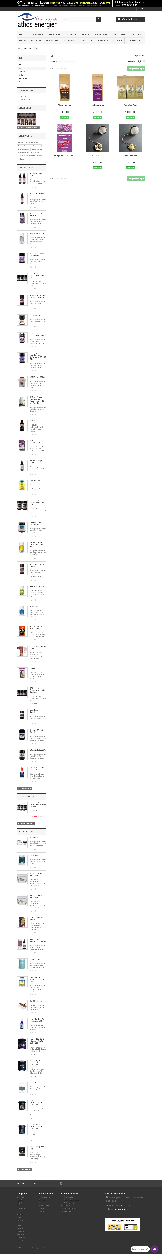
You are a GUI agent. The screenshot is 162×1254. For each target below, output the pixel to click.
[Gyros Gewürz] (22, 1129)
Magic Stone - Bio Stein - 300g (36, 874)
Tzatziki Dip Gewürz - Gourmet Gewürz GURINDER (37, 1063)
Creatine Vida (34, 855)
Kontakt (41, 1208)
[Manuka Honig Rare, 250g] (22, 1151)
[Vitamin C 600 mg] (22, 258)
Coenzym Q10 (35, 315)
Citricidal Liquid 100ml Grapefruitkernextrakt (37, 769)
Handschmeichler (32, 142)
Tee (20, 68)
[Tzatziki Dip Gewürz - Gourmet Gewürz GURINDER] (22, 1065)
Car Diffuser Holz (36, 1001)
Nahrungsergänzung (26, 65)
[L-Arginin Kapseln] (22, 527)
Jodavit (32, 668)
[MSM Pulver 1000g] (22, 381)
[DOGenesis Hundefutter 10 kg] (22, 445)
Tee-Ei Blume (97, 155)
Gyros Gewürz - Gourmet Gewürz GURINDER (36, 1127)
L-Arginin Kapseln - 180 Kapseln (36, 524)
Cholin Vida (34, 1083)
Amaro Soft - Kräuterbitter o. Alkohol (38, 940)
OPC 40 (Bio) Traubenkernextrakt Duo (37, 503)
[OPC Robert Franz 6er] (22, 692)
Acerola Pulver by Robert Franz (36, 627)
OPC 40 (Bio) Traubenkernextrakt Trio (37, 275)
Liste (144, 62)
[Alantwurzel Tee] (64, 87)
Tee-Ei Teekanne (130, 155)
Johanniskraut (37, 149)
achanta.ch (133, 40)
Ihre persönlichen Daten (69, 1208)
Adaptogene (101, 34)
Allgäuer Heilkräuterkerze (26, 156)
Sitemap (41, 1211)
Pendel (39, 156)
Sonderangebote (28, 796)
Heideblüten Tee (97, 105)
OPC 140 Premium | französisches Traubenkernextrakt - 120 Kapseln (37, 400)
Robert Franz (37, 34)
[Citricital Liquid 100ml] (22, 772)
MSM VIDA (34, 606)
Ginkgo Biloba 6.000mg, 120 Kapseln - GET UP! (38, 979)
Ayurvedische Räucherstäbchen (28, 152)
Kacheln (139, 62)
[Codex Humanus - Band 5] (22, 922)
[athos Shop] (37, 21)
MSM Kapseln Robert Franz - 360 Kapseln (37, 296)
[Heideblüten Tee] (97, 87)
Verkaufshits (26, 167)
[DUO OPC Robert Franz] (22, 505)
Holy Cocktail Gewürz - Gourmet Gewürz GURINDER (37, 1041)
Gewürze (103, 40)
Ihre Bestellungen (67, 1197)
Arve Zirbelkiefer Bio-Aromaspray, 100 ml (37, 1020)
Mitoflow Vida (34, 837)
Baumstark (87, 40)
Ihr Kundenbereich (69, 1193)
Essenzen (36, 40)
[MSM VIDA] (22, 611)
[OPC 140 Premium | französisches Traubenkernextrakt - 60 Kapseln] (22, 401)
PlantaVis (54, 34)
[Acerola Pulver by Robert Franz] (22, 631)
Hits (40, 1203)
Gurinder (21, 142)
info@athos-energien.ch (121, 1209)
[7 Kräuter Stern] (22, 485)
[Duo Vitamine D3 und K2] (22, 178)
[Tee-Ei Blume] (97, 138)
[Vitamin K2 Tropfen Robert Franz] (22, 465)
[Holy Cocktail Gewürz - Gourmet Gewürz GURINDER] (22, 1043)
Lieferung (23, 96)
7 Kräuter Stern (35, 481)
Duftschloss (70, 40)
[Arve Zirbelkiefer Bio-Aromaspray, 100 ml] (22, 1023)
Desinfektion (23, 78)
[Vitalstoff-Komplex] (22, 569)
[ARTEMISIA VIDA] (22, 591)
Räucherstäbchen (23, 149)
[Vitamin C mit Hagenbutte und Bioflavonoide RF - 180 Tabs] (22, 357)
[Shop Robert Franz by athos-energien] (81, 3)
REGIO (124, 34)
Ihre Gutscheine (66, 1211)
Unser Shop (25, 108)
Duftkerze (21, 159)
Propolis (136, 34)
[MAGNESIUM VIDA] (22, 238)
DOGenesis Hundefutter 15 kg (36, 442)
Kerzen (23, 40)
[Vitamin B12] (22, 218)
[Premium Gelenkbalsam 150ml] (22, 651)
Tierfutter (22, 72)
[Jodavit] (22, 672)
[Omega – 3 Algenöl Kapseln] (22, 734)
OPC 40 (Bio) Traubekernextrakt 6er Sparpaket (38, 690)
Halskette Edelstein (24, 146)
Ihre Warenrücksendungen (70, 1200)
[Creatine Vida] (22, 860)
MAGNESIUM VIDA (37, 233)
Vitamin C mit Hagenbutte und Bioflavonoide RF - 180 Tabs (38, 356)
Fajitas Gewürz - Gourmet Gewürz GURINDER (36, 1103)
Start (22, 34)
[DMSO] (22, 425)
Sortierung (53, 61)
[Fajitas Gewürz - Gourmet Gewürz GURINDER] (22, 1105)
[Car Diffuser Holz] (22, 1005)
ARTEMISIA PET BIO (37, 586)
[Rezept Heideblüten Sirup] (64, 138)
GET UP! (86, 34)
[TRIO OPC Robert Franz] (22, 278)
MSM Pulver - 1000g (37, 377)
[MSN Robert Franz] (22, 300)
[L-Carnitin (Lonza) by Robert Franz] (22, 754)
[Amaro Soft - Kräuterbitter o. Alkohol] (22, 944)
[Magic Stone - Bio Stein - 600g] (22, 878)
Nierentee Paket (130, 105)
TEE (114, 34)
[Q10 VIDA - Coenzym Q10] (22, 547)
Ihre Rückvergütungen (68, 1203)
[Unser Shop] (31, 119)
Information (26, 90)
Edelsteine (52, 40)
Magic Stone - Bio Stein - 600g (36, 896)
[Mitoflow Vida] (22, 842)
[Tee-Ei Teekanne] (130, 138)
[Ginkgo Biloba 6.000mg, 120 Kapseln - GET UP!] (22, 981)
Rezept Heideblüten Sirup (64, 155)
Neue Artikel (26, 831)
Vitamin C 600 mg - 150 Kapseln (37, 254)
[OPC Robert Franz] (22, 337)
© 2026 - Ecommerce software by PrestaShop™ (32, 1248)
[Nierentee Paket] (130, 87)
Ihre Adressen (65, 1206)
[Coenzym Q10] (22, 320)
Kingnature (71, 34)
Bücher (21, 75)
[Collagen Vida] (22, 963)
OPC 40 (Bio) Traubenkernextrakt (37, 334)
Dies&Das (117, 40)
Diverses (21, 82)
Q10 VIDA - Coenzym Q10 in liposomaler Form (37, 544)
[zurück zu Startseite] (19, 48)
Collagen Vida (35, 959)
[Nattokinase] (22, 714)
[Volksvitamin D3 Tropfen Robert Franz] (22, 198)
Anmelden (140, 9)
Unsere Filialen (25, 99)
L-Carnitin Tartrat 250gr (38, 750)
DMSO (32, 421)
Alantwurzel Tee (64, 105)
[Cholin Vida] (22, 1087)
